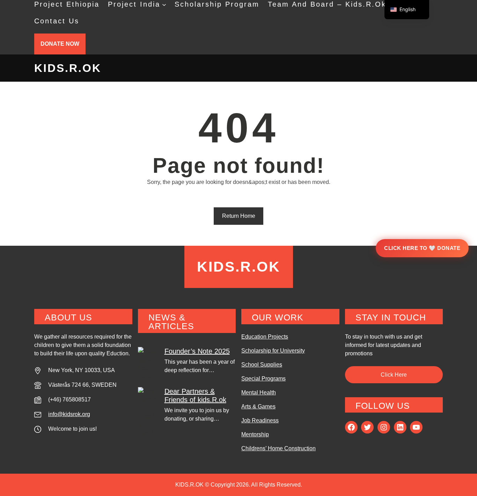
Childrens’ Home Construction (278, 448)
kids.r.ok (67, 68)
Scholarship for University (273, 351)
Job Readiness (260, 420)
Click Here (394, 375)
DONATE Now (60, 44)
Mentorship (255, 434)
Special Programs (263, 379)
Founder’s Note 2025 (197, 351)
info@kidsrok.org (69, 414)
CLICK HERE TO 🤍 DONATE (422, 248)
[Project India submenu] (164, 4)
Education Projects (264, 337)
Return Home (238, 216)
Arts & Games (258, 406)
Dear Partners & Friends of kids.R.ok (195, 395)
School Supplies (261, 365)
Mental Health (258, 392)
